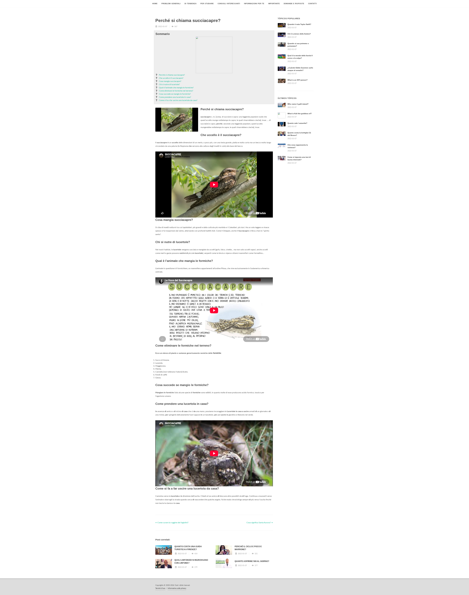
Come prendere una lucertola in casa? (175, 97)
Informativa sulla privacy (177, 588)
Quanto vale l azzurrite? (297, 123)
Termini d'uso (160, 588)
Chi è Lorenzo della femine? (299, 34)
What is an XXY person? (298, 80)
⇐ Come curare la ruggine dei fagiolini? (171, 523)
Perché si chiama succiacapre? (172, 75)
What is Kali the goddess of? (300, 114)
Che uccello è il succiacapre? (171, 78)
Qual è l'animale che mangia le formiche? (176, 88)
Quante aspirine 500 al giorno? (252, 561)
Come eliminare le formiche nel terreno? (176, 91)
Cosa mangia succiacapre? (170, 81)
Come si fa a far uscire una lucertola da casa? (178, 100)
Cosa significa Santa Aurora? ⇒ (259, 523)
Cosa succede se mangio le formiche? (175, 94)
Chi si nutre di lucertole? (169, 84)
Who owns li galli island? (298, 104)
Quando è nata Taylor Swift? (299, 24)
